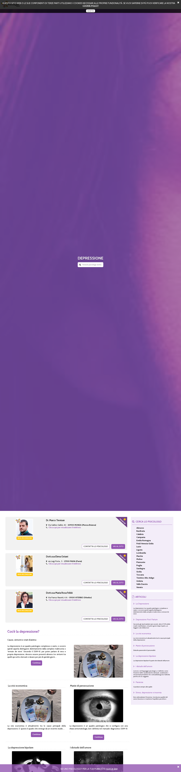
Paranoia (139, 682)
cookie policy (91, 5)
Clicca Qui (111, 769)
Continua (37, 663)
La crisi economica (143, 633)
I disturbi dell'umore (144, 666)
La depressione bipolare (146, 656)
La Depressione (142, 603)
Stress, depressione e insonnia (148, 692)
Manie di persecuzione (145, 646)
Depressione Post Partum (147, 619)
